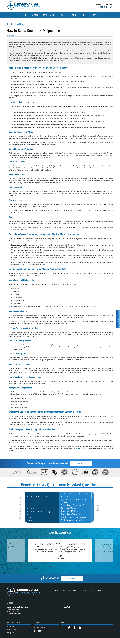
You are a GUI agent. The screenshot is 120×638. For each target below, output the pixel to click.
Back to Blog (17, 24)
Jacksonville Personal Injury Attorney (18, 607)
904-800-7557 (106, 7)
